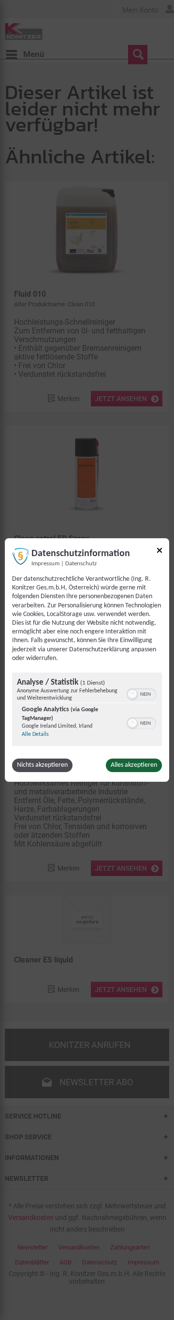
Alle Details (35, 734)
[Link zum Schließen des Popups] (159, 552)
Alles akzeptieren (134, 765)
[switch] (141, 693)
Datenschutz (81, 564)
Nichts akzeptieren (42, 765)
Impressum (45, 564)
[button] (132, 694)
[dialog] (87, 660)
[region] (87, 710)
